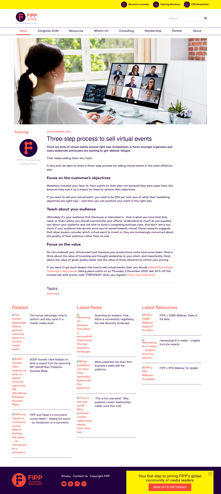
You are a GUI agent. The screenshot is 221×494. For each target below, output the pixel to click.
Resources (76, 31)
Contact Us (80, 476)
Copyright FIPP (100, 476)
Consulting (126, 31)
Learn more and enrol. (141, 275)
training (52, 293)
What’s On (101, 31)
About (197, 31)
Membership (153, 31)
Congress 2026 (48, 31)
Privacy (66, 476)
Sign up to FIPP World (170, 487)
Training (21, 132)
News (23, 31)
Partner (177, 31)
